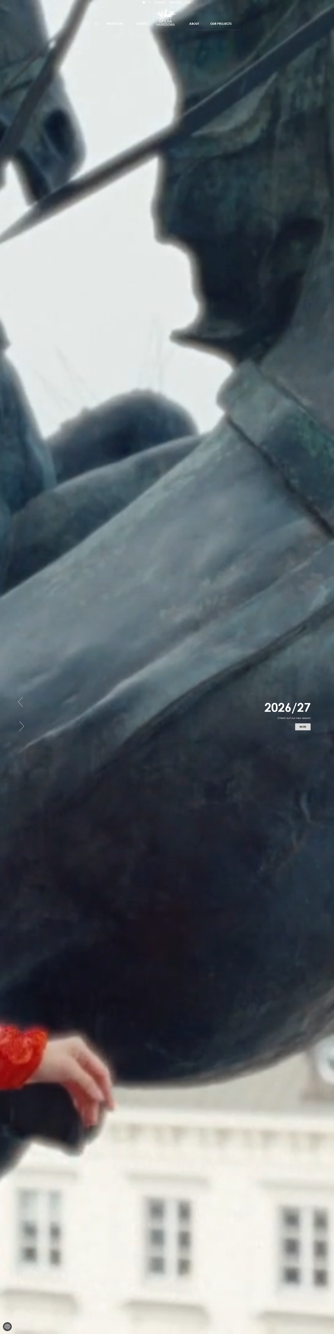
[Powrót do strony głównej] (165, 17)
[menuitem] (96, 23)
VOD (188, 2)
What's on (115, 24)
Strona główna (96, 23)
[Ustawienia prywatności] (7, 1326)
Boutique (160, 2)
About (194, 24)
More (305, 729)
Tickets (141, 24)
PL (150, 2)
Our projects (221, 24)
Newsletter (175, 2)
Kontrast (144, 2)
